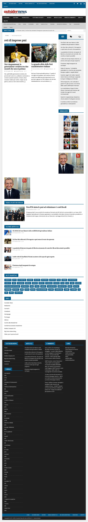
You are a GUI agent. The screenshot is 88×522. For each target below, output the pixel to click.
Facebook (49, 283)
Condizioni (7, 311)
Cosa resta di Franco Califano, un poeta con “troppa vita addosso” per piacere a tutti (54, 389)
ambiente (8, 280)
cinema (64, 280)
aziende (30, 280)
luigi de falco (52, 286)
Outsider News (12, 3)
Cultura (15, 17)
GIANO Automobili (70, 353)
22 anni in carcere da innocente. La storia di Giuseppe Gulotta (53, 379)
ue (79, 289)
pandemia (8, 289)
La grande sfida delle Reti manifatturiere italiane (42, 65)
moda (70, 286)
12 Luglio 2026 (17, 250)
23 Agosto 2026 (17, 233)
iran (31, 286)
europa (35, 283)
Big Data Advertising (42, 3)
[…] (24, 82)
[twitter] (77, 3)
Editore (20, 3)
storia (51, 289)
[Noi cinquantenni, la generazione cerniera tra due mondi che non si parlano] (17, 53)
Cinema (5, 27)
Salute (6, 21)
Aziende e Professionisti (10, 382)
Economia (6, 17)
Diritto (80, 17)
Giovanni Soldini (69, 355)
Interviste (6, 459)
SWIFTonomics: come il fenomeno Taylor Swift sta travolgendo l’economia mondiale (54, 370)
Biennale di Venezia (70, 348)
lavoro (43, 286)
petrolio (15, 289)
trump (67, 289)
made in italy (62, 286)
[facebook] (74, 3)
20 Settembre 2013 (38, 69)
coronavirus (72, 280)
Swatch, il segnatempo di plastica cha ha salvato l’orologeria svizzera (70, 98)
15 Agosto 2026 (17, 241)
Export (6, 436)
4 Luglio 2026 (17, 258)
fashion (56, 283)
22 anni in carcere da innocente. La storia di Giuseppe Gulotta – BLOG (54, 375)
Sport (11, 27)
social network (42, 289)
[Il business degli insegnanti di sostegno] (67, 129)
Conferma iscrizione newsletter (13, 326)
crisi (14, 283)
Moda (24, 24)
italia (37, 286)
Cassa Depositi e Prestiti (71, 349)
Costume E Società (37, 17)
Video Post (7, 508)
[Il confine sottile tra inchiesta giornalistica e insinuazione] (67, 146)
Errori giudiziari (8, 432)
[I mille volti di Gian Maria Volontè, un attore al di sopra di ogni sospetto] (74, 124)
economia (20, 283)
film (62, 283)
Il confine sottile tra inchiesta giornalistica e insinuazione (69, 103)
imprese (78, 283)
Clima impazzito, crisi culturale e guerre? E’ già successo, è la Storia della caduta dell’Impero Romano (70, 83)
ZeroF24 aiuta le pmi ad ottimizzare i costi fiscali (46, 207)
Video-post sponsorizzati (11, 334)
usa (6, 293)
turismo (73, 289)
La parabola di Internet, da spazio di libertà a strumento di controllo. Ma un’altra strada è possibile (71, 54)
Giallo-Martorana (8, 441)
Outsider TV (7, 481)
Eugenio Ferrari (19, 71)
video (11, 293)
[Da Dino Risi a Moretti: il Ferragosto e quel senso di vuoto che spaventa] (74, 118)
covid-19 (7, 283)
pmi (22, 289)
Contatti (6, 6)
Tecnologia (25, 17)
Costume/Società (8, 396)
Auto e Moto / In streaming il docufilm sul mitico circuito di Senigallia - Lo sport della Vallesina (54, 349)
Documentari (7, 414)
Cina (19, 24)
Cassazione (76, 24)
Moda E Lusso (58, 17)
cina (58, 280)
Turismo (52, 24)
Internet (6, 454)
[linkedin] (84, 3)
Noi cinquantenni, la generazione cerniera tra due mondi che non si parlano (16, 66)
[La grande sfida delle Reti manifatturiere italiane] (44, 53)
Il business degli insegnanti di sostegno (24, 265)
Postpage (7, 317)
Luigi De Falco (68, 358)
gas (67, 283)
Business (52, 280)
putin (27, 289)
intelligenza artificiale (12, 286)
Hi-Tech (6, 450)
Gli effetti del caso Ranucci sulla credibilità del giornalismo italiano (70, 43)
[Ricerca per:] (75, 30)
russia (33, 289)
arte (14, 280)
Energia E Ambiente (69, 17)
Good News (7, 445)
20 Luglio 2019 (9, 71)
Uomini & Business (70, 360)
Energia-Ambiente (9, 427)
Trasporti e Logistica (9, 499)
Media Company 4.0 (29, 3)
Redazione (52, 3)
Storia (5, 495)
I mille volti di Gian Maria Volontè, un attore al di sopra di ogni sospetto (71, 60)
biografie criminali (62, 24)
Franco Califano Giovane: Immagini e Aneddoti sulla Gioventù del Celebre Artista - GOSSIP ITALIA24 (54, 384)
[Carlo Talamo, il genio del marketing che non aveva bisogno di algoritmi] (74, 146)
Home (5, 3)
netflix (76, 286)
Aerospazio (7, 373)
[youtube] (80, 3)
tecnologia (58, 289)
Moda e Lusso (7, 468)
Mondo (49, 17)
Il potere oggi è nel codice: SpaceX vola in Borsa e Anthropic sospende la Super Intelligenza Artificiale (70, 77)
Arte (37, 24)
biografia (45, 280)
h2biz (72, 283)
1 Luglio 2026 (17, 267)
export (41, 283)
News (5, 477)
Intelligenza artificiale (10, 24)
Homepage (7, 314)
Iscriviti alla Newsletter (10, 323)
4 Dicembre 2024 (32, 209)
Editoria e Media (8, 423)
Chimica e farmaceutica (10, 387)
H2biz (66, 357)
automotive (21, 280)
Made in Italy (44, 24)
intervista (25, 286)
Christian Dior (68, 351)
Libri (5, 463)
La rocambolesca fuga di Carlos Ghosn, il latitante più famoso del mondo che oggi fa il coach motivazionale (70, 91)
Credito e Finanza (8, 400)
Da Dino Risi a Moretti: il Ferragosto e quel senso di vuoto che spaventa (71, 48)
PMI (70, 24)
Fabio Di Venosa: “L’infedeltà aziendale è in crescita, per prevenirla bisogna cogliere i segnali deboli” (71, 70)
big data (37, 280)
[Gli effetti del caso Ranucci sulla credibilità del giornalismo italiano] (67, 118)
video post (18, 293)
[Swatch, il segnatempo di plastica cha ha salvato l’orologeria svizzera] (74, 141)
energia (28, 283)
